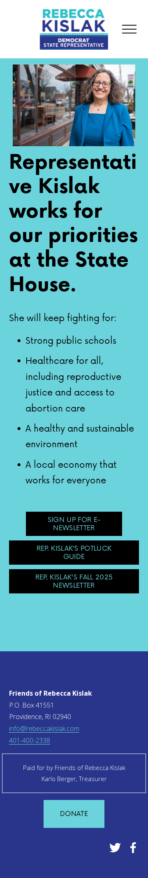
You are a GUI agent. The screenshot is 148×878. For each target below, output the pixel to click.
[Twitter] (115, 847)
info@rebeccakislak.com (44, 728)
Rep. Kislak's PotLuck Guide (74, 553)
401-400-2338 (29, 740)
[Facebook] (133, 847)
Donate (74, 814)
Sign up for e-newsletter (74, 524)
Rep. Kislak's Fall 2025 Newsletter (74, 581)
